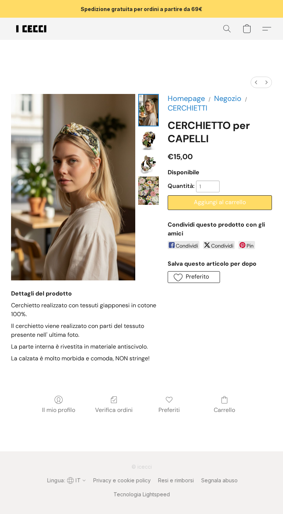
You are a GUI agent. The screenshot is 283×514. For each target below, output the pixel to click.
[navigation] (65, 480)
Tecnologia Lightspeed (141, 494)
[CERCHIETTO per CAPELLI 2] (148, 163)
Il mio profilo (58, 410)
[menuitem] (256, 82)
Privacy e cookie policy (122, 480)
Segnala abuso (219, 480)
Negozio (227, 98)
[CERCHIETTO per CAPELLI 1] (148, 139)
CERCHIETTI (187, 108)
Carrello (224, 410)
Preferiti (169, 410)
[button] (31, 28)
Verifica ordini (114, 410)
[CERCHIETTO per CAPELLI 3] (148, 190)
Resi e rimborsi (176, 480)
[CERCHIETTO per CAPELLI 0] (148, 110)
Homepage (186, 98)
